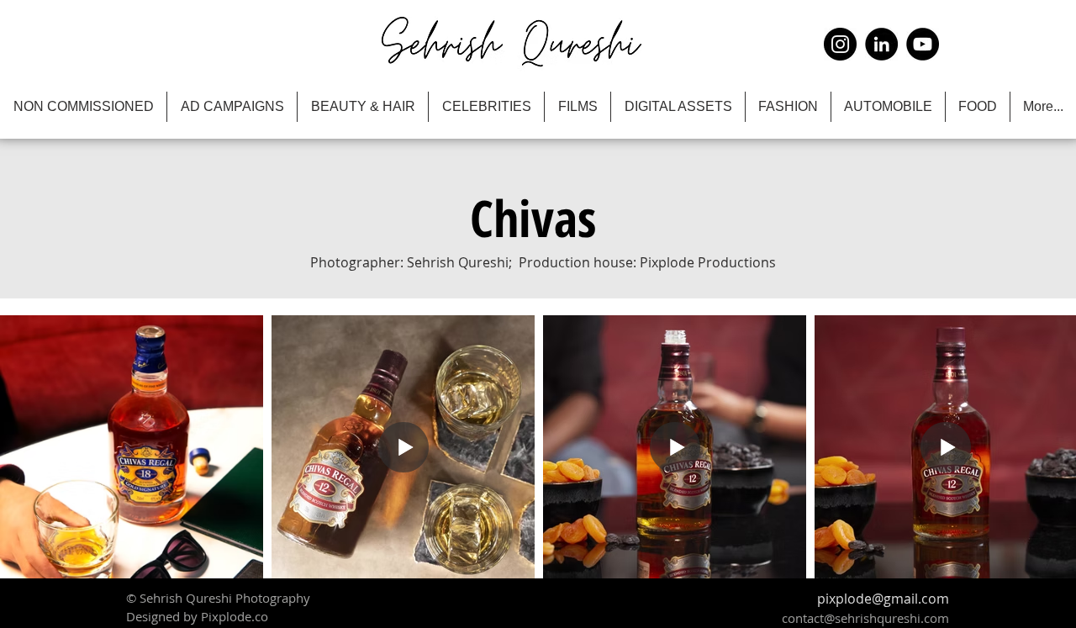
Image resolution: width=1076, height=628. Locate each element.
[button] (532, 217)
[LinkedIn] (881, 44)
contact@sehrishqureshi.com (865, 618)
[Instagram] (840, 44)
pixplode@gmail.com (883, 598)
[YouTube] (922, 44)
